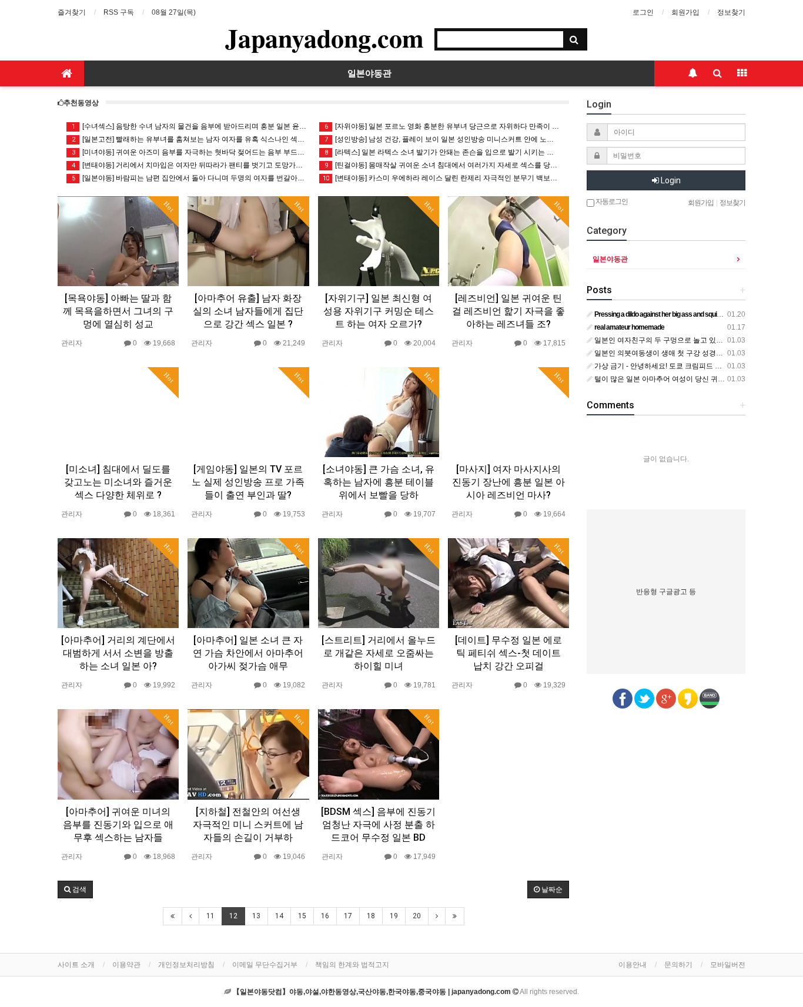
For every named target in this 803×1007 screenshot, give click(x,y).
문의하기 (678, 965)
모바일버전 (727, 965)
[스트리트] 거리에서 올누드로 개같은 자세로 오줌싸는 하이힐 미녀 (379, 653)
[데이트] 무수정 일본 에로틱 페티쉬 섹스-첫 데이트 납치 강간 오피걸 (508, 653)
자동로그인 (611, 201)
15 (302, 916)
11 (210, 916)
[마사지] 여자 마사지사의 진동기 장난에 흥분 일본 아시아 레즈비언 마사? (508, 482)
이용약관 (126, 965)
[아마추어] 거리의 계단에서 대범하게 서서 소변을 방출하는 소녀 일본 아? (118, 653)
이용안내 (632, 965)
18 (371, 916)
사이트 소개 (76, 965)
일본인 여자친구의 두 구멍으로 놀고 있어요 (661, 340)
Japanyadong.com (324, 37)
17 (348, 916)
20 (417, 916)
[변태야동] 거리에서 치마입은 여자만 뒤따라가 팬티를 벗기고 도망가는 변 (189, 165)
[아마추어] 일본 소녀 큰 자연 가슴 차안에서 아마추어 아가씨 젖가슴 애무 (248, 653)
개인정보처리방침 (186, 965)
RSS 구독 (118, 12)
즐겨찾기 (72, 12)
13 (256, 916)
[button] (75, 889)
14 (279, 916)
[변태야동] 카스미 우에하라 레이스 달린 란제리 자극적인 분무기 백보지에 (441, 178)
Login (670, 180)
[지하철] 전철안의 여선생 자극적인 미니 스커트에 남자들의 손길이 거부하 (248, 824)
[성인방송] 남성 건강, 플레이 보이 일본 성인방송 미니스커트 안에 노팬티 (442, 139)
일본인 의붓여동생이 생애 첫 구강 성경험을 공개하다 (676, 353)
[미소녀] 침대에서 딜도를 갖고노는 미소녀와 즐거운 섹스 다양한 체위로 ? (118, 482)
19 (394, 916)
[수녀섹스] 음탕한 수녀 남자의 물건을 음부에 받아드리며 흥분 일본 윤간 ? (189, 126)
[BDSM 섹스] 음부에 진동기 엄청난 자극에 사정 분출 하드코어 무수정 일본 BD (378, 824)
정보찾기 (731, 12)
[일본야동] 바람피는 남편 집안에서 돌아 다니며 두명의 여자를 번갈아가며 (189, 178)
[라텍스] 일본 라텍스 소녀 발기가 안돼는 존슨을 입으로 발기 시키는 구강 (442, 152)
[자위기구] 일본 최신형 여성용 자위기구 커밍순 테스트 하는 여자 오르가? (378, 311)
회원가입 (685, 12)
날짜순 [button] (551, 889)
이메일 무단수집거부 (264, 965)
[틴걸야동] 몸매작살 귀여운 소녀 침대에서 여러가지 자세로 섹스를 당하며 (442, 165)
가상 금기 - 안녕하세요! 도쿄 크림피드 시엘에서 (668, 366)
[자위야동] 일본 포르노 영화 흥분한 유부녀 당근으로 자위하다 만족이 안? (442, 126)
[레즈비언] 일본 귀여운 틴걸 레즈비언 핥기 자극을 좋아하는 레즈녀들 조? (508, 311)
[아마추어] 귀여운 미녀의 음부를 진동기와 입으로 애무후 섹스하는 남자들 (118, 824)
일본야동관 (369, 73)
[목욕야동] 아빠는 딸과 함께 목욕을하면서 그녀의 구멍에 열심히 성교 (118, 311)
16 (325, 916)
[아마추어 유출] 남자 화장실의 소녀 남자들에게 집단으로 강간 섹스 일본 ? (248, 311)
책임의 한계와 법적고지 (352, 965)
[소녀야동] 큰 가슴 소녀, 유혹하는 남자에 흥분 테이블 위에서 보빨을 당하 (378, 482)
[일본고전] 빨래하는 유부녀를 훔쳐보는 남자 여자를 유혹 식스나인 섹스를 (189, 139)
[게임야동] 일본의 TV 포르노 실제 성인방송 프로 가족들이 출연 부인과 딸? (248, 482)
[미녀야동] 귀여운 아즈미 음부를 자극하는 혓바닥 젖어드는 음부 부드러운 (189, 152)
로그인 (643, 12)
